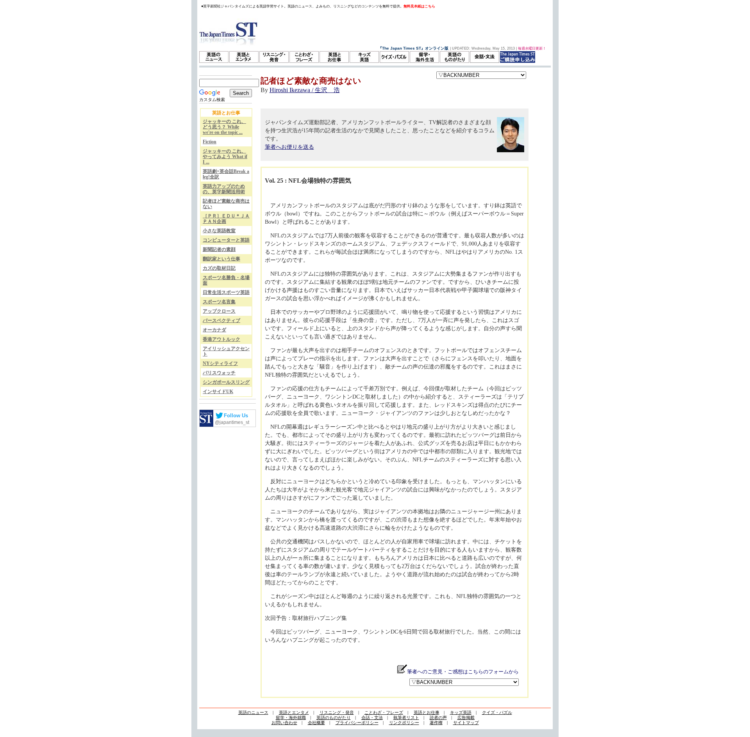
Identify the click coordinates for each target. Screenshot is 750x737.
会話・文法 (372, 717)
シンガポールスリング (226, 382)
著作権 (436, 722)
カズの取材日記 (219, 268)
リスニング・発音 (337, 712)
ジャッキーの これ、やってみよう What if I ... (225, 156)
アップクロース (219, 311)
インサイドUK (218, 391)
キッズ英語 (460, 712)
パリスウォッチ (219, 373)
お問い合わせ (284, 722)
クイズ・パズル (497, 712)
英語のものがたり (333, 717)
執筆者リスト (406, 717)
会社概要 (316, 722)
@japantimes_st (232, 422)
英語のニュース (253, 712)
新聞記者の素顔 (219, 249)
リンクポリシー (404, 722)
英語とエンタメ (294, 712)
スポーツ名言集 (219, 301)
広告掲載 (466, 717)
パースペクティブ (221, 320)
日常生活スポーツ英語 (226, 292)
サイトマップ (466, 722)
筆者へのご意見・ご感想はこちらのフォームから (463, 672)
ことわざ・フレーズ (383, 712)
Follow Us (236, 415)
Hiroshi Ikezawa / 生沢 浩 (305, 90)
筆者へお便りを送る (289, 147)
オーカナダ (214, 330)
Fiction (209, 141)
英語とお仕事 (426, 712)
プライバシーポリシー (357, 722)
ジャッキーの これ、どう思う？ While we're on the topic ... (224, 127)
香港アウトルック (221, 339)
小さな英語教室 (219, 230)
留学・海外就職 (291, 717)
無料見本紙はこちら (419, 6)
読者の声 (438, 717)
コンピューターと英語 (226, 240)
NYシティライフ (220, 363)
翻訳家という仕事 (221, 259)
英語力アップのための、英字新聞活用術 (224, 188)
